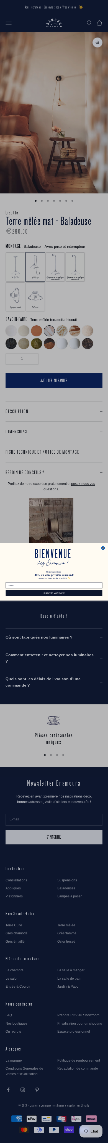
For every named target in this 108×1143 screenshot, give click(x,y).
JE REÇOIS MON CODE (54, 593)
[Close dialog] (103, 548)
